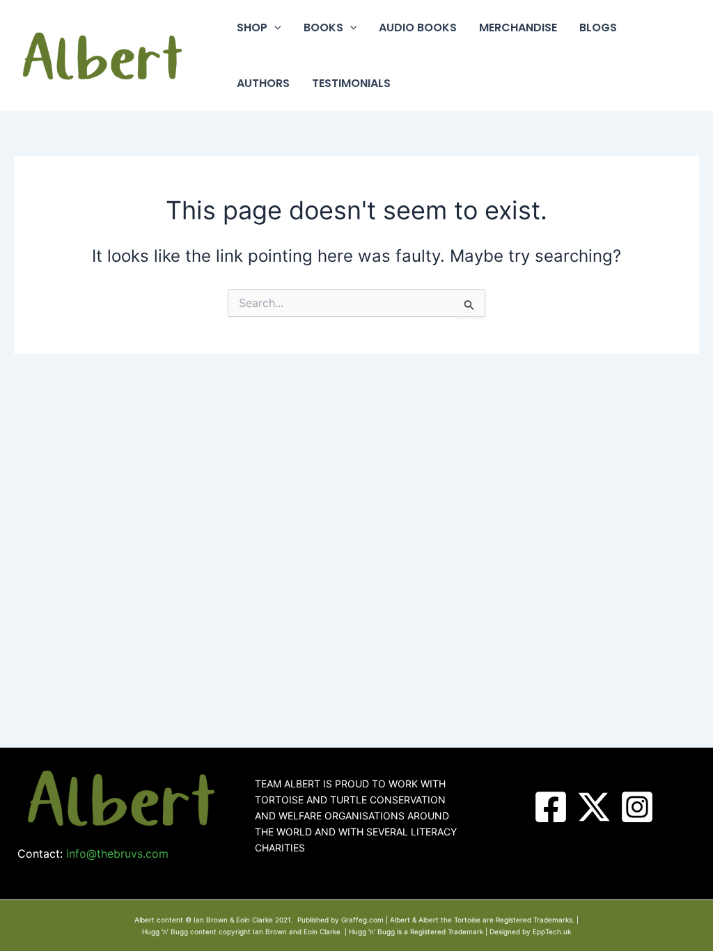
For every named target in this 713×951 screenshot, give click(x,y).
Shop (252, 27)
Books (323, 27)
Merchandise (518, 27)
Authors (263, 83)
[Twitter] (594, 806)
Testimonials (351, 83)
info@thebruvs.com (117, 853)
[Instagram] (637, 806)
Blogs (598, 27)
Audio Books (418, 27)
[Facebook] (550, 806)
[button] (274, 28)
